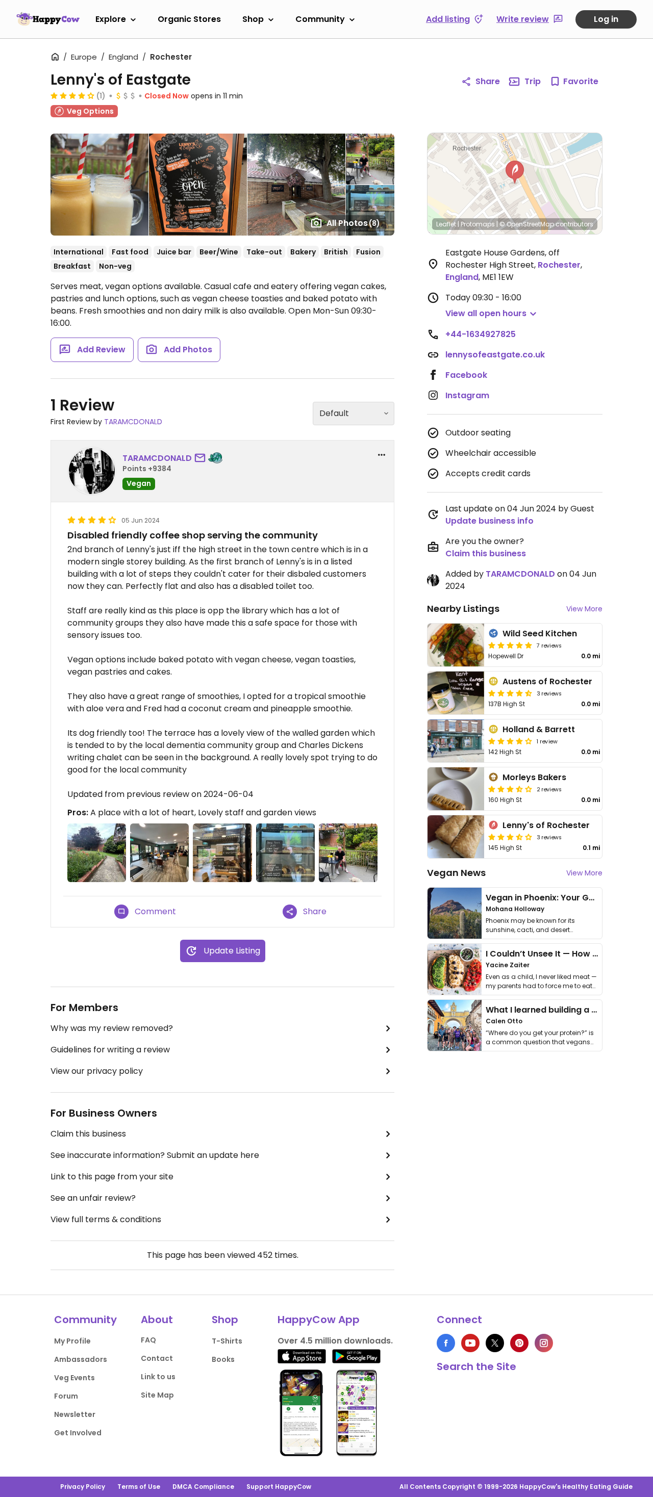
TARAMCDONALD (133, 422)
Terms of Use (138, 1486)
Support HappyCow (278, 1486)
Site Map (157, 1395)
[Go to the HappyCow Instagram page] (544, 1343)
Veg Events (74, 1378)
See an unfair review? (93, 1198)
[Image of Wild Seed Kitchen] (456, 645)
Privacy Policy (82, 1486)
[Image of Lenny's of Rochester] (456, 836)
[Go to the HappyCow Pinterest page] (519, 1343)
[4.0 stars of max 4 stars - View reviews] (72, 95)
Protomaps (478, 224)
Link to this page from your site (112, 1176)
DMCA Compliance (203, 1486)
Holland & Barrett (539, 729)
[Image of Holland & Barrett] (456, 740)
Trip (532, 81)
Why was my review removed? (112, 1028)
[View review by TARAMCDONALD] (91, 471)
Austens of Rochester (547, 681)
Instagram (467, 395)
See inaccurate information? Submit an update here (155, 1155)
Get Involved (78, 1433)
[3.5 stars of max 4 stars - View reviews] (510, 836)
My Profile (72, 1341)
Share (487, 81)
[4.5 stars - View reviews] (510, 693)
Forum (66, 1396)
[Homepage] (48, 19)
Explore (110, 19)
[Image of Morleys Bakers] (456, 788)
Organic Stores (189, 19)
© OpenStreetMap (526, 224)
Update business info (489, 521)
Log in (606, 19)
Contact (157, 1358)
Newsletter (74, 1414)
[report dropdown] (381, 455)
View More (584, 609)
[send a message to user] (202, 458)
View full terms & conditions (106, 1219)
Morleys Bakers (534, 777)
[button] (515, 172)
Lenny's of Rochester (546, 825)
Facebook (466, 375)
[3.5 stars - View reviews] (510, 788)
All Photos (353, 223)
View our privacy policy (97, 1071)
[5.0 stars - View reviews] (510, 645)
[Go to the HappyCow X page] (495, 1343)
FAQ (148, 1340)
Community (320, 19)
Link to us (158, 1377)
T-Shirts (227, 1341)
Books (223, 1359)
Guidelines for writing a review (110, 1049)
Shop (253, 19)
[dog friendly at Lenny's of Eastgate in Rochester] (348, 852)
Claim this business (88, 1134)
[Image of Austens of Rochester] (456, 693)
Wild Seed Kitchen (540, 633)
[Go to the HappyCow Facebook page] (446, 1343)
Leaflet (446, 224)
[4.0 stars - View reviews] (510, 740)
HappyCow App (319, 1319)
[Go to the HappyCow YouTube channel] (470, 1343)
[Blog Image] (455, 913)
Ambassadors (80, 1359)
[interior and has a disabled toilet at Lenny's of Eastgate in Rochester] (159, 852)
